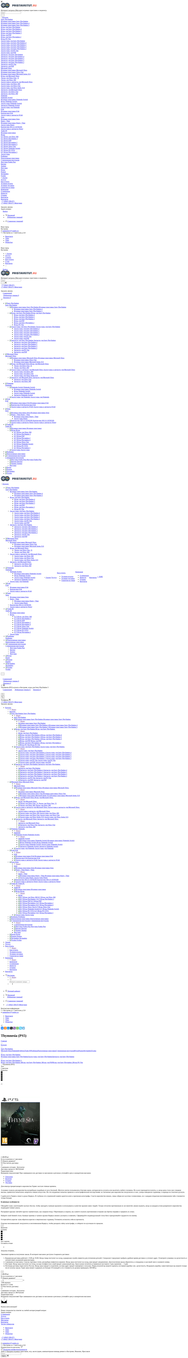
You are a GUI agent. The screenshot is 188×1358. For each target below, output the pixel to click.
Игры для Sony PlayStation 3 (32, 1062)
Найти (4, 1356)
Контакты (4, 1322)
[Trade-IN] (9, 424)
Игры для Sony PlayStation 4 (11, 1062)
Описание (9, 1177)
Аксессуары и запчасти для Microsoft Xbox (34, 811)
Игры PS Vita (78, 1062)
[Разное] (8, 469)
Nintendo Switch (24, 838)
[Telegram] (23, 1028)
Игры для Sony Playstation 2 (63, 1062)
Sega (7, 411)
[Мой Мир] (8, 1028)
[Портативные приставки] (15, 454)
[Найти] (2, 15)
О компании (5, 1314)
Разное (81, 1051)
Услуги (3, 1316)
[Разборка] (9, 452)
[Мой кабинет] (2, 677)
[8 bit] (7, 399)
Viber (7, 238)
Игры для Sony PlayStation (28, 733)
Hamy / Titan (22, 874)
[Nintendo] (9, 383)
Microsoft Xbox (10, 356)
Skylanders (87, 1051)
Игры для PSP (47, 1062)
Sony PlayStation (11, 305)
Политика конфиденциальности (15, 1349)
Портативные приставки (47, 1051)
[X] (11, 1028)
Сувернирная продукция (14, 458)
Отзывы (8, 1181)
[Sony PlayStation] (12, 303)
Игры (20, 895)
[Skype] (20, 1028)
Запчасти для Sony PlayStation (29, 768)
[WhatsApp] (17, 1028)
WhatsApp (9, 242)
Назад (14, 709)
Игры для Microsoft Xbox (27, 801)
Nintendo (8, 385)
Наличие (8, 1179)
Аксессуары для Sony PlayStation (30, 751)
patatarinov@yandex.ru (11, 231)
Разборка (34, 1051)
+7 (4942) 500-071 (7, 201)
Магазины (4, 1320)
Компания (13, 962)
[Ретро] (8, 467)
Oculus (93, 1051)
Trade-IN (8, 426)
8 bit (6, 401)
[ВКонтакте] (2, 1028)
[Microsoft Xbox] (11, 354)
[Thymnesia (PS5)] (20, 1145)
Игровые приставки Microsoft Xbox (31, 792)
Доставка (8, 1182)
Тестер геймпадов (7, 1324)
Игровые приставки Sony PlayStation (31, 723)
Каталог (13, 711)
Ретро (76, 1051)
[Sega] (7, 409)
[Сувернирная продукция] (15, 456)
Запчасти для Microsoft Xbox (28, 823)
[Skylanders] (10, 471)
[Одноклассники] (5, 1028)
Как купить (14, 950)
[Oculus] (8, 473)
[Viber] (14, 1028)
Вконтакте (9, 236)
